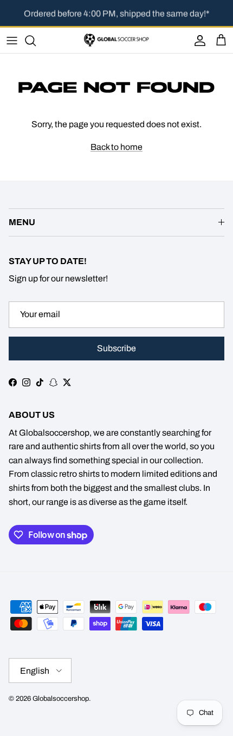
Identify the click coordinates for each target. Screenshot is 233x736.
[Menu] (12, 40)
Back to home (116, 147)
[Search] (36, 40)
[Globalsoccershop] (116, 40)
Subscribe (116, 348)
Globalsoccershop (61, 698)
